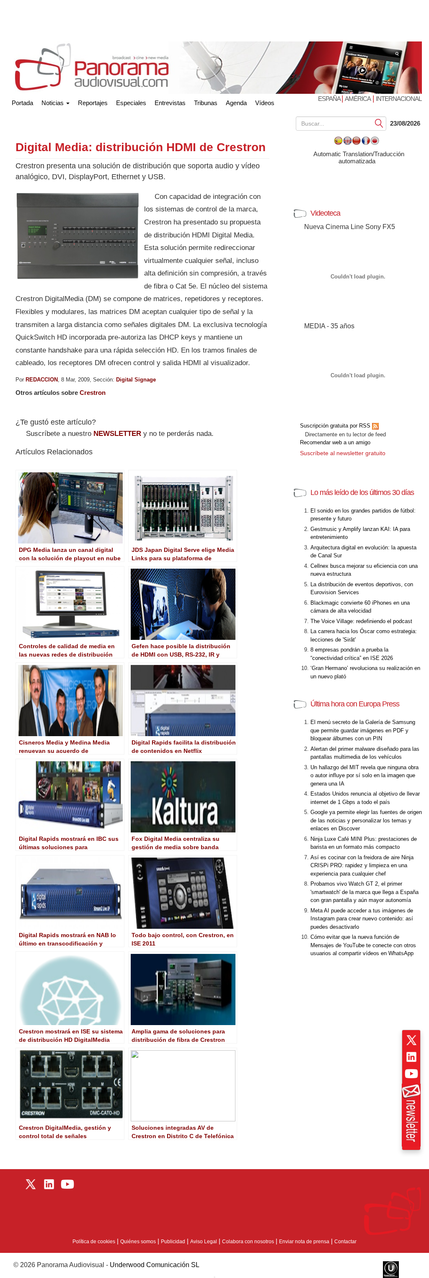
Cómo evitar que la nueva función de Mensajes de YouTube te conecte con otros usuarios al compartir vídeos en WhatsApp (363, 945)
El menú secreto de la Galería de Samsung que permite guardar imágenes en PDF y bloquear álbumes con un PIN (362, 730)
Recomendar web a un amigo (335, 442)
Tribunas (205, 102)
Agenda (236, 102)
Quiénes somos (138, 1242)
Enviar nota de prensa (304, 1242)
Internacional (398, 98)
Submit (379, 122)
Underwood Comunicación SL (154, 1264)
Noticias (53, 102)
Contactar (345, 1242)
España (329, 98)
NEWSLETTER (117, 434)
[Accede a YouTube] (411, 1073)
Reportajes (93, 102)
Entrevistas (170, 102)
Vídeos (264, 102)
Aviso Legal (203, 1242)
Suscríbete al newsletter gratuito (342, 453)
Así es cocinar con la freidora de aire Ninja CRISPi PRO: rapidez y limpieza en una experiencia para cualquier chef (361, 865)
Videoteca (325, 213)
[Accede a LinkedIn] (411, 1057)
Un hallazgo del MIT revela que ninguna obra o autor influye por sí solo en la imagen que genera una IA (364, 775)
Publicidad (173, 1242)
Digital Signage (136, 379)
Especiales (131, 102)
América (358, 98)
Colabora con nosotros (248, 1242)
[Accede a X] (411, 1040)
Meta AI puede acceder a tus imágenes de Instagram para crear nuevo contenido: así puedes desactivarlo (361, 918)
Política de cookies (93, 1242)
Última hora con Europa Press (354, 704)
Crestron (93, 392)
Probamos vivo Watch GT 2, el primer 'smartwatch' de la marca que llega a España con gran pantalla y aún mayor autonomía (364, 892)
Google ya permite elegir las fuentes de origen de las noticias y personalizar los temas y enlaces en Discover (366, 820)
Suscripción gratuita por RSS (336, 426)
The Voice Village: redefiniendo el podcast (361, 621)
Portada (22, 101)
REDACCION (42, 379)
